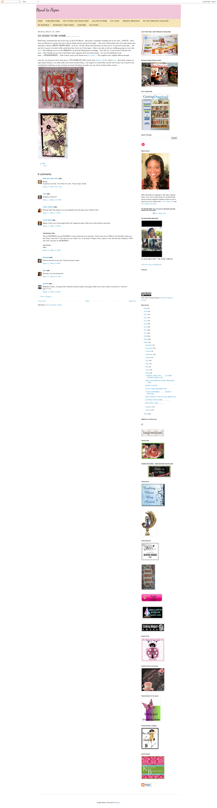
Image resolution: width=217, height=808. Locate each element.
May (147, 367)
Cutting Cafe (170, 201)
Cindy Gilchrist (48, 207)
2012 (145, 330)
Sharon (98, 60)
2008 (145, 342)
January (148, 410)
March (148, 373)
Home (87, 301)
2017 (145, 314)
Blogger (117, 802)
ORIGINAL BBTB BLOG (131, 21)
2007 (145, 414)
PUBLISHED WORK (53, 21)
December (149, 345)
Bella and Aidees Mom (50, 178)
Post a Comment (46, 296)
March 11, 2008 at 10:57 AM (52, 187)
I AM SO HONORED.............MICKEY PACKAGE (158, 393)
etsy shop (91, 55)
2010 (145, 336)
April (148, 370)
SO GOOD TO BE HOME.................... (158, 400)
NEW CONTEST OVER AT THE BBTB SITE (160, 397)
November (149, 348)
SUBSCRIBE (81, 25)
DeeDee (105, 60)
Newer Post (42, 301)
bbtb (39, 50)
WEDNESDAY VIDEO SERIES (63, 25)
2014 (145, 324)
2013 (145, 327)
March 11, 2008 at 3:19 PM (51, 213)
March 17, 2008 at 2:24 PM (51, 292)
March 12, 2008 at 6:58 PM (51, 263)
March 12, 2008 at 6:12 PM (51, 250)
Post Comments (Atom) (54, 305)
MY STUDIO (93, 25)
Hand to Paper (47, 9)
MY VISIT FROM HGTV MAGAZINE (156, 21)
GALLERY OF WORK (99, 21)
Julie (44, 270)
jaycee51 (45, 283)
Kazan (113, 60)
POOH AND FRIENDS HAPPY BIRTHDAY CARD (160, 381)
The (164, 201)
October (148, 351)
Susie (44, 193)
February (149, 407)
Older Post (132, 301)
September (149, 354)
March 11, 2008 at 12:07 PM (52, 200)
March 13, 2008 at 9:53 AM (52, 276)
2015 (145, 321)
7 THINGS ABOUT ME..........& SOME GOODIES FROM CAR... (158, 376)
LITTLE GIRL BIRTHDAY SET (156, 389)
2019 (145, 308)
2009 (145, 339)
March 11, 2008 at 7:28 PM (51, 226)
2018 (145, 311)
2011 (145, 333)
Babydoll (46, 257)
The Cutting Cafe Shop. (149, 204)
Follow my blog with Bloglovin (151, 264)
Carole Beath (47, 220)
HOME (40, 21)
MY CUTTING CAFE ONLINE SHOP (76, 21)
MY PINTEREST (44, 25)
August (148, 357)
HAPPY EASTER (151, 385)
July (147, 360)
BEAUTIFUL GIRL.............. (155, 403)
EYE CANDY (114, 21)
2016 (145, 318)
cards (44, 166)
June (147, 364)
